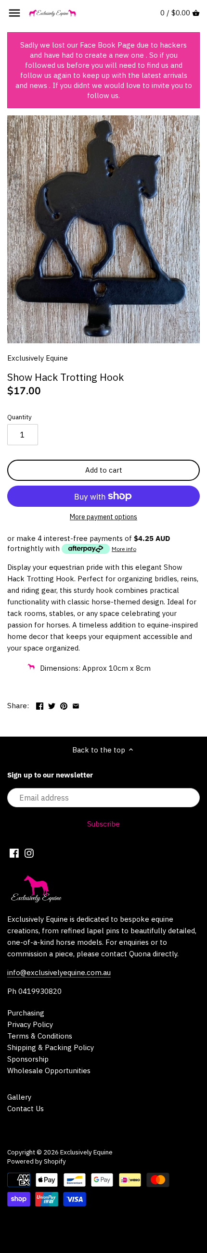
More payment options (103, 517)
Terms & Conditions (39, 1035)
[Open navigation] (14, 13)
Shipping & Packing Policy (50, 1047)
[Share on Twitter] (51, 704)
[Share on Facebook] (39, 704)
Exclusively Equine (37, 358)
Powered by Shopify (36, 1161)
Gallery (19, 1097)
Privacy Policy (30, 1024)
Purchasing (25, 1012)
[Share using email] (75, 704)
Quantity (19, 417)
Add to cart (103, 470)
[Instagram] (29, 852)
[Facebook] (14, 852)
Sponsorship (28, 1059)
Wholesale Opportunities (49, 1070)
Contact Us (25, 1108)
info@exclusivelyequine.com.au (59, 972)
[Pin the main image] (63, 704)
